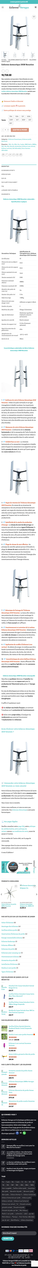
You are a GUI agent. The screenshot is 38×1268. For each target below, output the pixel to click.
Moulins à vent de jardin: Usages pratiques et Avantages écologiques (21, 1169)
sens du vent (5, 1220)
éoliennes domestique (19, 810)
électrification (15, 1220)
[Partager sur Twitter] (10, 154)
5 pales (18, 1182)
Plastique (15, 1217)
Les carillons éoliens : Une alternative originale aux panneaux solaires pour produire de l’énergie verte (19, 1153)
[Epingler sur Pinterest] (17, 154)
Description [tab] (5, 166)
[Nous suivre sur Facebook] (17, 1133)
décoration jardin (28, 1191)
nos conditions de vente (20, 831)
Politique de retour (14, 1257)
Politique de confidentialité (17, 1256)
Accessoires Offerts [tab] (8, 170)
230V (12, 1185)
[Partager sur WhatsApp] (3, 154)
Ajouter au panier (20, 130)
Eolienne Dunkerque (8, 941)
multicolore (18, 1214)
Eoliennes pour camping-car (11, 953)
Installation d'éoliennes (9, 964)
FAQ (23, 1257)
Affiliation (8, 1255)
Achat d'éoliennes (7, 922)
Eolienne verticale (6, 148)
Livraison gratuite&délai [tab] (9, 190)
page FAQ (21, 826)
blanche (12, 146)
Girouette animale (25, 1204)
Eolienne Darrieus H (16, 1194)
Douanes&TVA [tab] (5, 194)
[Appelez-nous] (24, 1133)
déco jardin (5, 1191)
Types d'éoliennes (7, 972)
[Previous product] (6, 70)
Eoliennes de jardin (8, 949)
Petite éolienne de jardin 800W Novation (8, 905)
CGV (28, 1256)
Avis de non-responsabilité (21, 1255)
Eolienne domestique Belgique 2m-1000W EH (27, 905)
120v (9, 144)
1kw (3, 1182)
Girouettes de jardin (8, 960)
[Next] (33, 32)
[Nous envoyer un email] (20, 1133)
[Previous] (4, 32)
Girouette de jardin (19, 1207)
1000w (32, 1185)
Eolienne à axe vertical (28, 146)
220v (15, 144)
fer (17, 1204)
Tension (3, 120)
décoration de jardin (16, 1191)
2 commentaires (13, 1158)
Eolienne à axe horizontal (21, 1201)
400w (22, 1185)
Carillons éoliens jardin (9, 930)
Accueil (4, 60)
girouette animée (7, 1207)
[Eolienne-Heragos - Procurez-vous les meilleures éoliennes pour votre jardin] (19, 7)
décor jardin (5, 1194)
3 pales (22, 144)
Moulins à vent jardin (8, 968)
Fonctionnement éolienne (10, 956)
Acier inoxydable (6, 1188)
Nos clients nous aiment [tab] (9, 182)
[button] (2, 7)
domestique (18, 146)
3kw (2, 146)
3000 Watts (28, 144)
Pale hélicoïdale (16, 148)
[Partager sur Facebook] (6, 154)
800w (27, 1185)
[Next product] (3, 70)
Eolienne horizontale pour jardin (11, 1198)
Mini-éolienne (23, 1210)
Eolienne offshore (7, 945)
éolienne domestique (27, 1220)
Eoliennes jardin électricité (18, 60)
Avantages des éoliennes (9, 926)
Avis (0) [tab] (3, 178)
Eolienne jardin (26, 1198)
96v (8, 146)
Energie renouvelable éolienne (11, 938)
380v (17, 1185)
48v (5, 146)
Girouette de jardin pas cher (10, 1210)
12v (12, 144)
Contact (27, 1257)
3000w (34, 144)
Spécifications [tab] (6, 174)
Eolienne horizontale (29, 1194)
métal (25, 1214)
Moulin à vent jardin (8, 1214)
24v (18, 144)
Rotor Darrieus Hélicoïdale (26, 1217)
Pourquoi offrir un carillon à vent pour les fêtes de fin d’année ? (20, 1146)
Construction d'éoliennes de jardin (13, 934)
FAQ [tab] (2, 186)
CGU (32, 1255)
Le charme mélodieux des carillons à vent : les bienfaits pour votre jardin (21, 1163)
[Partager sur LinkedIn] (20, 154)
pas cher (31, 1214)
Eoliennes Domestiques (14, 139)
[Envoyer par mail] (13, 154)
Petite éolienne (6, 1217)
